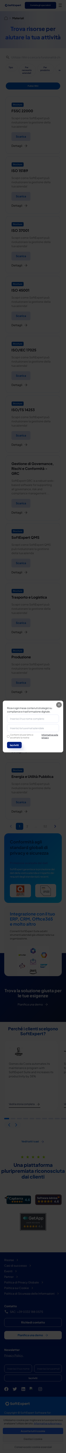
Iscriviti (14, 745)
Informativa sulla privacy (50, 736)
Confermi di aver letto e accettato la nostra (34, 736)
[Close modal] (59, 705)
